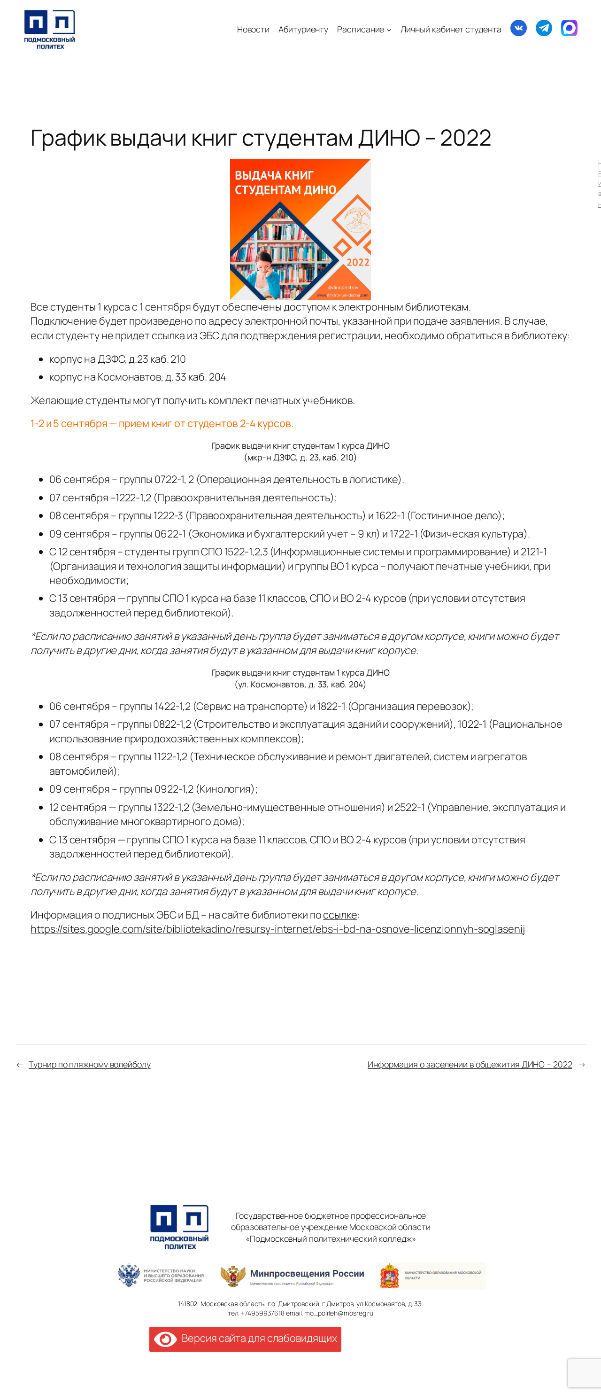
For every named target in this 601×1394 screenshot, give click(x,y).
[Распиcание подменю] (389, 29)
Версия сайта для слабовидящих (257, 1338)
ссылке (340, 915)
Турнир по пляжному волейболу (89, 1064)
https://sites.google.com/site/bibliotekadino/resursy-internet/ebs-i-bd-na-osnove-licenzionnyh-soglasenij (278, 929)
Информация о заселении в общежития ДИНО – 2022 (470, 1064)
